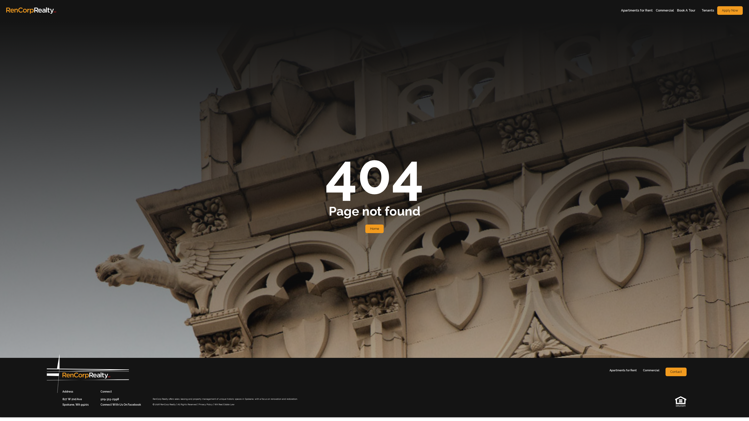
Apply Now (730, 10)
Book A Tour (686, 10)
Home (374, 229)
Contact (676, 372)
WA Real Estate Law (224, 404)
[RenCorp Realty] (31, 10)
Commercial (665, 10)
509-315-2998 (109, 399)
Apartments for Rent (637, 10)
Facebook (134, 404)
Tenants (708, 10)
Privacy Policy (206, 404)
